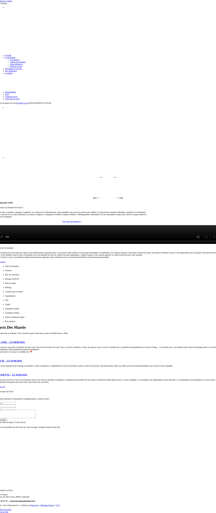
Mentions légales (47, 505)
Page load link (5, 510)
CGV (58, 505)
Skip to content (6, 1)
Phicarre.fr (34, 505)
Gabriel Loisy (22, 103)
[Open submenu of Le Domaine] (16, 58)
